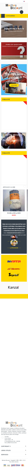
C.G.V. (24, 460)
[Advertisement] (14, 115)
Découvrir (14, 85)
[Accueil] (1, 1)
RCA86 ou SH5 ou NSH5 (14, 213)
